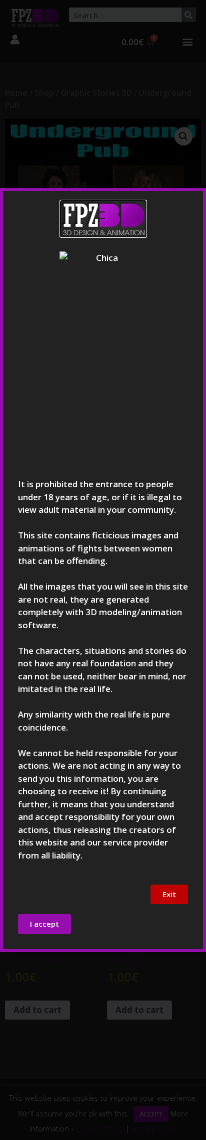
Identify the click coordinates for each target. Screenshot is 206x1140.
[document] (103, 570)
